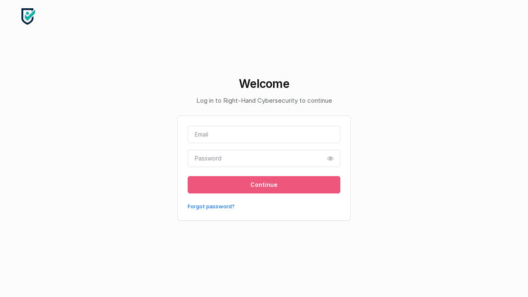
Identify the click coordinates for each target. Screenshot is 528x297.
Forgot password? (211, 206)
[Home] (28, 16)
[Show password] (330, 158)
